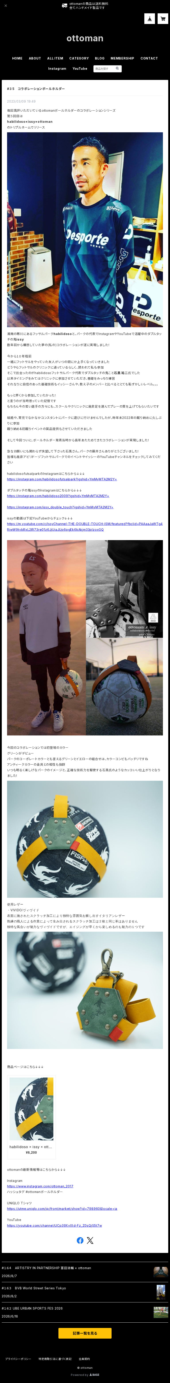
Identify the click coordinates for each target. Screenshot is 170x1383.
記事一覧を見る (85, 1333)
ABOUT (35, 58)
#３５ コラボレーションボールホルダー (36, 89)
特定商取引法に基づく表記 (55, 1359)
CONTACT (149, 58)
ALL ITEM (55, 58)
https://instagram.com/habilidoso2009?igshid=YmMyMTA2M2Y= (58, 496)
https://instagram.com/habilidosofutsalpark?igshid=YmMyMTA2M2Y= (62, 479)
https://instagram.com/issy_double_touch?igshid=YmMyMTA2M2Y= (60, 507)
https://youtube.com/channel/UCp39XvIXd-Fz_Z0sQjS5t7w (54, 1225)
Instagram (57, 68)
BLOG (99, 58)
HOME (17, 58)
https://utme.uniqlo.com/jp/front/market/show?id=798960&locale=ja (62, 1209)
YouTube (80, 68)
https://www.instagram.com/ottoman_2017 (40, 1186)
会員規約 (84, 1359)
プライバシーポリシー (18, 1359)
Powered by (80, 1375)
